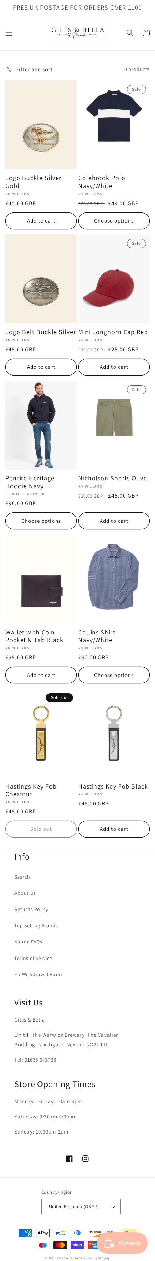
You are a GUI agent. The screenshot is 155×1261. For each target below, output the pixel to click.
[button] (9, 33)
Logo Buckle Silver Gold (33, 181)
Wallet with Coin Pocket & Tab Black (34, 636)
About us (25, 893)
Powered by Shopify (94, 1258)
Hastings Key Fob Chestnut (31, 790)
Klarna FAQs (28, 941)
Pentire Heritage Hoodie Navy (29, 482)
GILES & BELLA (67, 1258)
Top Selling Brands (36, 925)
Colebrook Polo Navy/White (101, 181)
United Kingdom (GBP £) (74, 1206)
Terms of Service (33, 958)
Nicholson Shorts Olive (112, 478)
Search (22, 877)
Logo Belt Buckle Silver (40, 332)
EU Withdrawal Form (38, 974)
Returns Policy (31, 909)
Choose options (114, 220)
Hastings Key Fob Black (113, 786)
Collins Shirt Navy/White (96, 636)
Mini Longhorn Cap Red (113, 332)
